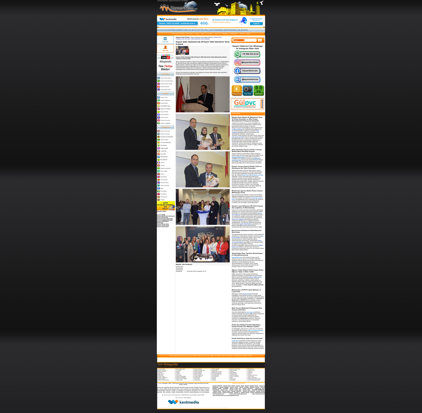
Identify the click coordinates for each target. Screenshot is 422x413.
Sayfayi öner (179, 266)
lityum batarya (247, 294)
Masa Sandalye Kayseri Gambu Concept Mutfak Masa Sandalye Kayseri (247, 150)
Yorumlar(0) (179, 270)
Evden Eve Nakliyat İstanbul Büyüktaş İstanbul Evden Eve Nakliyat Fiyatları (246, 325)
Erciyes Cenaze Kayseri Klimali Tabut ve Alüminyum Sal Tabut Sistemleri (247, 167)
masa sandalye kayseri (238, 156)
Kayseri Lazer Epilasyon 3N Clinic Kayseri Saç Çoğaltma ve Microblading (247, 207)
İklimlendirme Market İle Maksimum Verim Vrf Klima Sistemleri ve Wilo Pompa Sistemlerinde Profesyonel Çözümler (247, 119)
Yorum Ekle (179, 268)
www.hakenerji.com (218, 394)
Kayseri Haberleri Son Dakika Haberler (202, 37)
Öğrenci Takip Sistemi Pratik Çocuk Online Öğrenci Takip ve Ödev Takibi (248, 271)
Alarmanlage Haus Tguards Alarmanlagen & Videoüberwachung (247, 254)
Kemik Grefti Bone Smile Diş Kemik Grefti (247, 338)
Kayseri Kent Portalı (182, 37)
